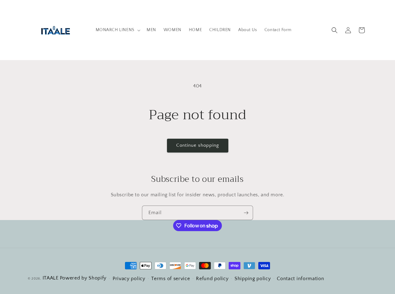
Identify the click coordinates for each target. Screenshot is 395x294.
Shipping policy (253, 278)
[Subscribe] (246, 213)
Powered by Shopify (83, 278)
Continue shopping (197, 145)
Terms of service (170, 278)
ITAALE (51, 278)
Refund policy (212, 278)
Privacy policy (129, 278)
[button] (117, 29)
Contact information (300, 278)
